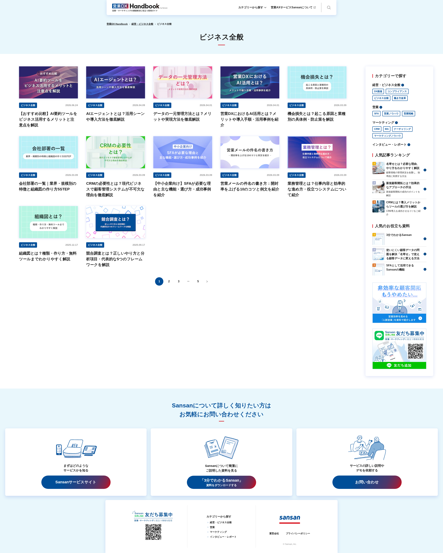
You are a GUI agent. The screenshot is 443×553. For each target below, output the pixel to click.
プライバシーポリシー (298, 533)
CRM (377, 129)
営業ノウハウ (391, 113)
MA (387, 129)
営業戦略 (408, 113)
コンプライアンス (397, 91)
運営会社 (274, 533)
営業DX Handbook (117, 24)
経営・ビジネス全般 (142, 24)
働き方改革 (400, 98)
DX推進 (378, 91)
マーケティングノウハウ (387, 135)
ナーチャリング (402, 129)
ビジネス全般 (381, 98)
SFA (376, 113)
